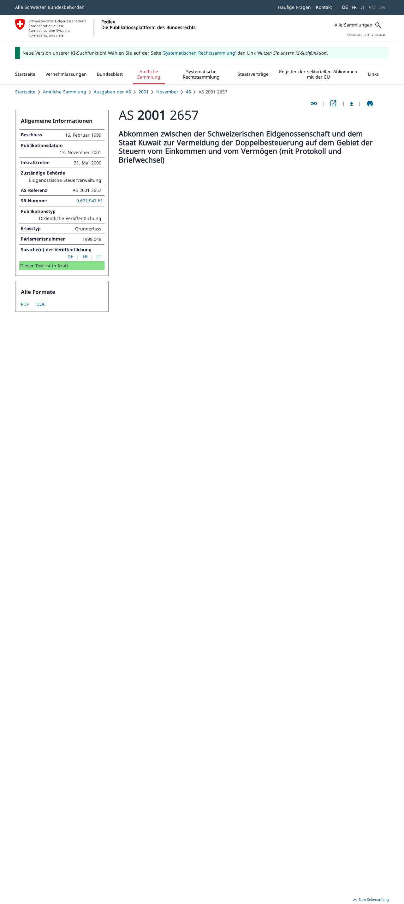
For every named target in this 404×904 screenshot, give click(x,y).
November (167, 92)
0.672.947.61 (89, 201)
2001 (144, 92)
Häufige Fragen (294, 7)
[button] (66, 74)
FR (354, 7)
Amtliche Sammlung (64, 92)
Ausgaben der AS (112, 92)
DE (345, 7)
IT (362, 7)
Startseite (25, 92)
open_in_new (333, 103)
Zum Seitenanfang (370, 900)
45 (188, 92)
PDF (25, 304)
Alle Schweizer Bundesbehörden (50, 7)
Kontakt (324, 7)
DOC (41, 304)
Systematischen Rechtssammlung (199, 53)
